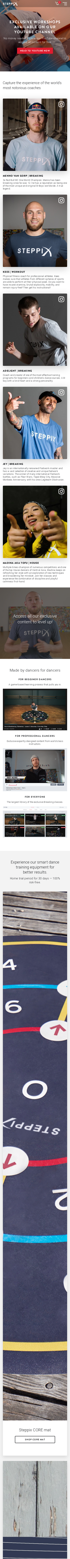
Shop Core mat (35, 1439)
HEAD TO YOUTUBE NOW (35, 50)
